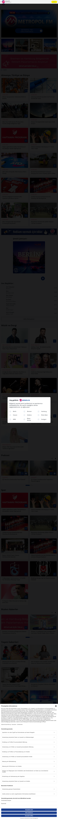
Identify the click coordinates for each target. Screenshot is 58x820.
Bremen (29, 411)
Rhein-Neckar (29, 419)
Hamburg (44, 411)
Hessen (15, 415)
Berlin (14, 411)
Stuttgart (43, 419)
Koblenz (29, 415)
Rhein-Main (44, 415)
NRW (14, 419)
